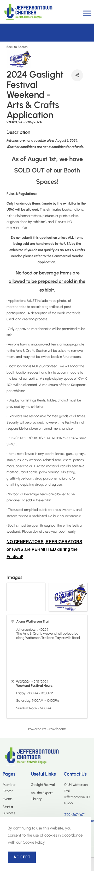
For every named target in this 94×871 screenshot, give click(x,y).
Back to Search (17, 47)
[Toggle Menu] (87, 13)
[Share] (77, 75)
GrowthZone (56, 729)
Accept (22, 857)
